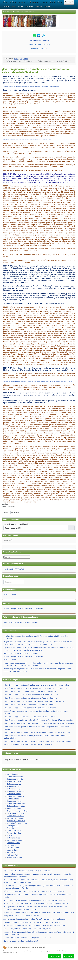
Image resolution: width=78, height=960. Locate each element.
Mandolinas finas (13, 843)
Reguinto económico (15, 808)
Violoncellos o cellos (15, 857)
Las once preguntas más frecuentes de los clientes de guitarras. (28, 745)
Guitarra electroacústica (16, 804)
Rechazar (68, 956)
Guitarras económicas (15, 777)
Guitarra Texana (13, 799)
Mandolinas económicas (16, 840)
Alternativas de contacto (39, 40)
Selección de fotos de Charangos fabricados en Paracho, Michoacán (29, 691)
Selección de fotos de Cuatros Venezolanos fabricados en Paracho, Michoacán (33, 701)
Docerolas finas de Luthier (17, 823)
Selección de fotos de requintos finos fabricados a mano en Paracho (29, 717)
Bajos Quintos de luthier (16, 821)
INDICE (49, 44)
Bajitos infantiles (13, 774)
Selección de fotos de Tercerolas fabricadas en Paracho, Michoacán (29, 708)
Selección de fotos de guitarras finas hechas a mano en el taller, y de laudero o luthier (36, 685)
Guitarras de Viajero (14, 801)
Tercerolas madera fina (15, 816)
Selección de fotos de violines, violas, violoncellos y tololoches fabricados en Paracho (36, 688)
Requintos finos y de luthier (17, 811)
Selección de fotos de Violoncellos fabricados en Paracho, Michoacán (30, 698)
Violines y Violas (13, 855)
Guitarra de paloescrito (15, 791)
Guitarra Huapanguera (15, 796)
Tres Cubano (11, 845)
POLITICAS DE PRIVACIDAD (14, 569)
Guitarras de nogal (14, 789)
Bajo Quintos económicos (16, 818)
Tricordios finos (13, 848)
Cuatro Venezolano (14, 830)
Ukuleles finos (12, 850)
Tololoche (10, 828)
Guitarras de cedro (14, 786)
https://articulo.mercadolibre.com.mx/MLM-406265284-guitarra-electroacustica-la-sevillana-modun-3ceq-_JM (32, 86)
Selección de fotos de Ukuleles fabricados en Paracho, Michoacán (28, 705)
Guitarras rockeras (14, 784)
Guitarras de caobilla (15, 779)
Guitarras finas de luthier (16, 806)
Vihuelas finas (12, 853)
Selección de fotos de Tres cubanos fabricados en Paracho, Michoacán (30, 695)
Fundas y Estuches (14, 833)
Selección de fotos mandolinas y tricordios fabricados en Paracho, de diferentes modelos (38, 720)
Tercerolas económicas (15, 813)
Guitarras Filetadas (14, 781)
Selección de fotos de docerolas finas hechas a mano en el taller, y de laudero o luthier (36, 732)
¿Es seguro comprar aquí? (36, 44)
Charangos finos (13, 826)
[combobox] (13, 582)
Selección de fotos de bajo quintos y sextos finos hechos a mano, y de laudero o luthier (37, 741)
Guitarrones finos (13, 838)
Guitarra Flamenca (14, 794)
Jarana (9, 835)
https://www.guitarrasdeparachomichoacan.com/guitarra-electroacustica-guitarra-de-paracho (27, 139)
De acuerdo (55, 956)
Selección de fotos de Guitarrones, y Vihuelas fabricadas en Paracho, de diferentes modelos (38, 723)
